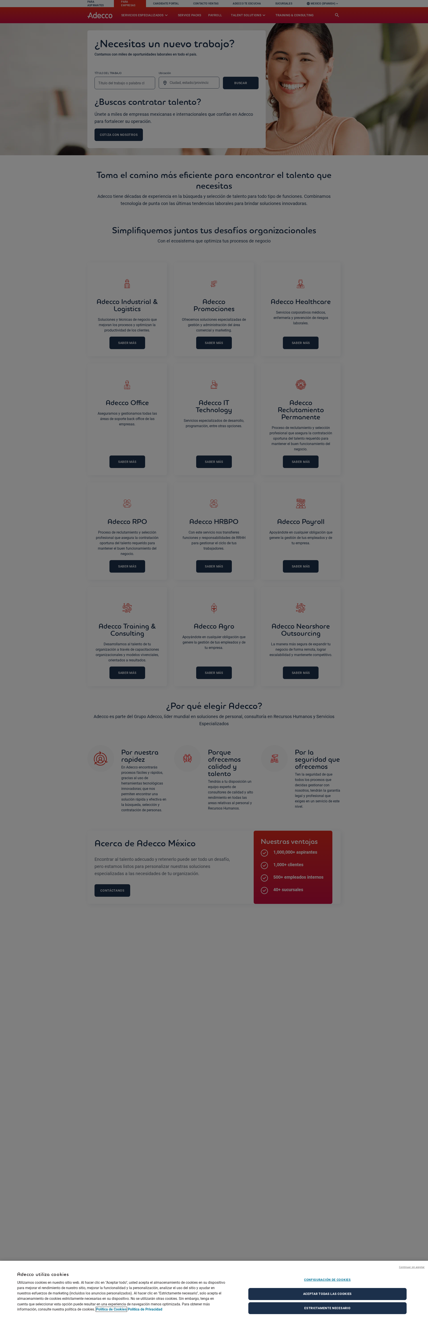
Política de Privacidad (145, 1309)
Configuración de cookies (327, 1280)
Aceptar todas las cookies (327, 1294)
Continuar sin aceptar (412, 1267)
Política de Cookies (111, 1309)
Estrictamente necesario (327, 1308)
